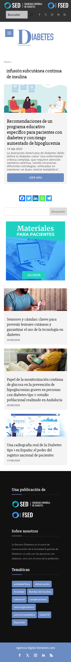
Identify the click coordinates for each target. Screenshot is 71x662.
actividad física (22, 584)
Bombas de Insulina (40, 591)
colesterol (19, 599)
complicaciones (38, 599)
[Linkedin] (35, 198)
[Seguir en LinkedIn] (58, 14)
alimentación (42, 584)
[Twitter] (29, 198)
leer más (35, 177)
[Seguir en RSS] (64, 14)
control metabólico (24, 614)
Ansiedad (19, 591)
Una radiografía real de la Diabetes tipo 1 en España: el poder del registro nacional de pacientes (34, 450)
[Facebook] (22, 198)
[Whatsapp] (42, 198)
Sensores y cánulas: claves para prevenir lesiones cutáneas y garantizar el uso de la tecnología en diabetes (35, 327)
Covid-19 (44, 614)
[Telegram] (49, 198)
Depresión (19, 622)
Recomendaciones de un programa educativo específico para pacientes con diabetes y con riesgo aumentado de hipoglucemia (34, 132)
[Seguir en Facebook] (39, 14)
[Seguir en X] (45, 14)
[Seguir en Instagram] (52, 14)
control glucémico (24, 607)
